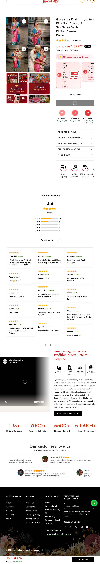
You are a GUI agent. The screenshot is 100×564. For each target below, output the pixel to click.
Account (10, 514)
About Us (30, 502)
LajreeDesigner (20, 549)
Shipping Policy (33, 514)
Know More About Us (67, 413)
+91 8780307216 (53, 530)
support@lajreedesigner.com (58, 533)
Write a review (47, 240)
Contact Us (31, 506)
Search (9, 510)
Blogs (8, 502)
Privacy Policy (32, 518)
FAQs (8, 518)
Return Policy (32, 510)
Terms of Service (33, 522)
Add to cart (82, 560)
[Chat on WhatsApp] (94, 504)
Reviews (10, 506)
